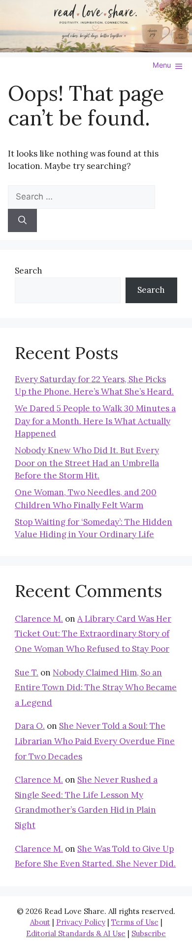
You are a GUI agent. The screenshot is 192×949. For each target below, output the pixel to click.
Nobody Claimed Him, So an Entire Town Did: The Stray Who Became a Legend (96, 687)
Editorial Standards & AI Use (76, 933)
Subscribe (148, 933)
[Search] (22, 221)
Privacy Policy (80, 922)
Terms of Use (135, 922)
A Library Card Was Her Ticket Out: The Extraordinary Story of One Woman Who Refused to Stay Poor (93, 633)
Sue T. (26, 672)
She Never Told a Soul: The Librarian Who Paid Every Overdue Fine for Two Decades (95, 740)
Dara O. (30, 725)
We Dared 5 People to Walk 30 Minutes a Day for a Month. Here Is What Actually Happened (95, 421)
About (40, 922)
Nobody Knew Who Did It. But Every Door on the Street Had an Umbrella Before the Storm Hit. (87, 463)
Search (28, 270)
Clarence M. (39, 618)
